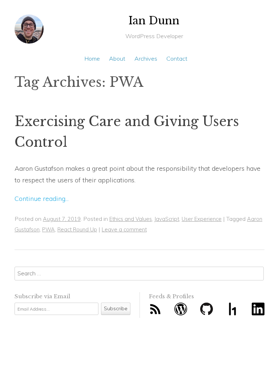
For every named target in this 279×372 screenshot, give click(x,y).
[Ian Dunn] (29, 32)
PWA (48, 229)
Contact (176, 58)
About (117, 58)
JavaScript (166, 218)
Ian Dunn (154, 20)
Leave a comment (124, 229)
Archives (145, 58)
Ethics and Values (130, 218)
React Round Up (77, 229)
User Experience (202, 218)
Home (92, 58)
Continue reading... (42, 198)
